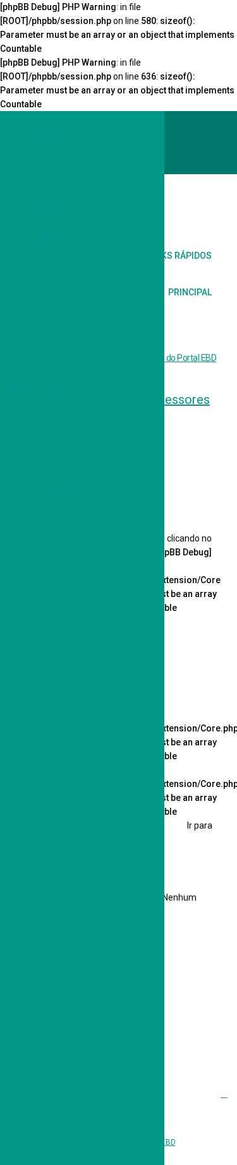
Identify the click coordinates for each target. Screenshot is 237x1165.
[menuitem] (208, 205)
